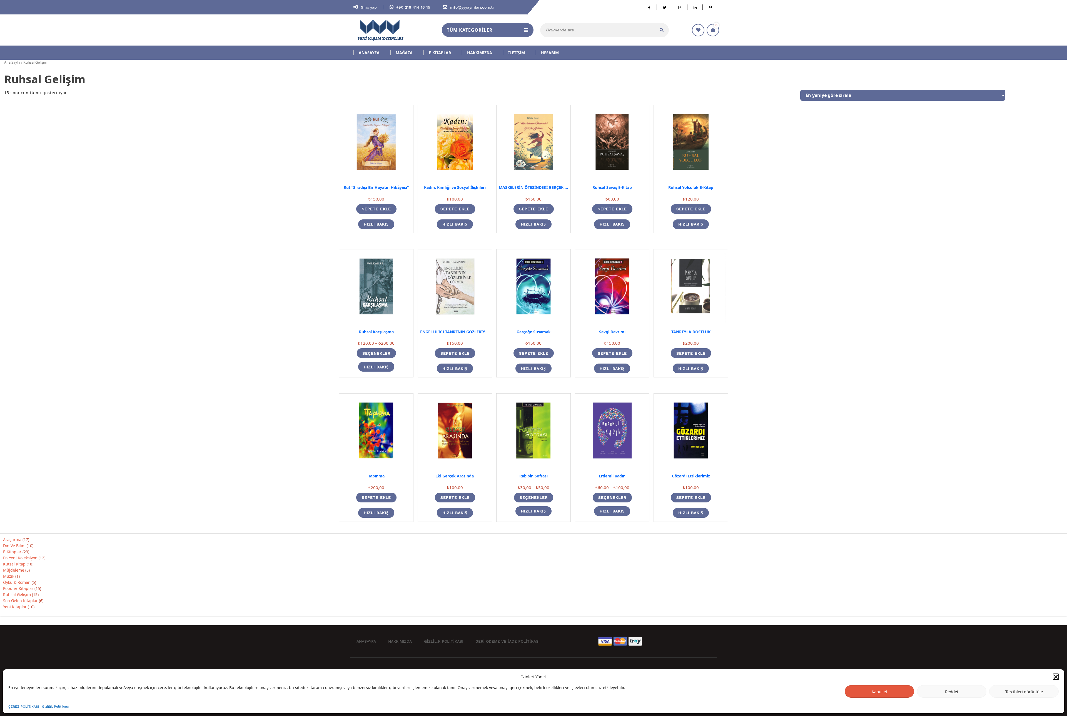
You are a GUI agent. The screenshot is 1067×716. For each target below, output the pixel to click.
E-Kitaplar (440, 52)
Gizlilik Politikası (55, 707)
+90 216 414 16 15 (414, 7)
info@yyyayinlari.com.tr (472, 7)
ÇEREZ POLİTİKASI (23, 707)
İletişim (516, 52)
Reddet (951, 691)
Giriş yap (369, 7)
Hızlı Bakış (376, 224)
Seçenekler (376, 353)
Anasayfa (369, 52)
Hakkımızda (479, 52)
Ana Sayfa (12, 62)
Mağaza (404, 52)
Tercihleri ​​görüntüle (1024, 691)
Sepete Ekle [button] (376, 209)
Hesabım (550, 52)
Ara (661, 30)
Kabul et (879, 691)
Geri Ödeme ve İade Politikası (507, 641)
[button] (1056, 676)
